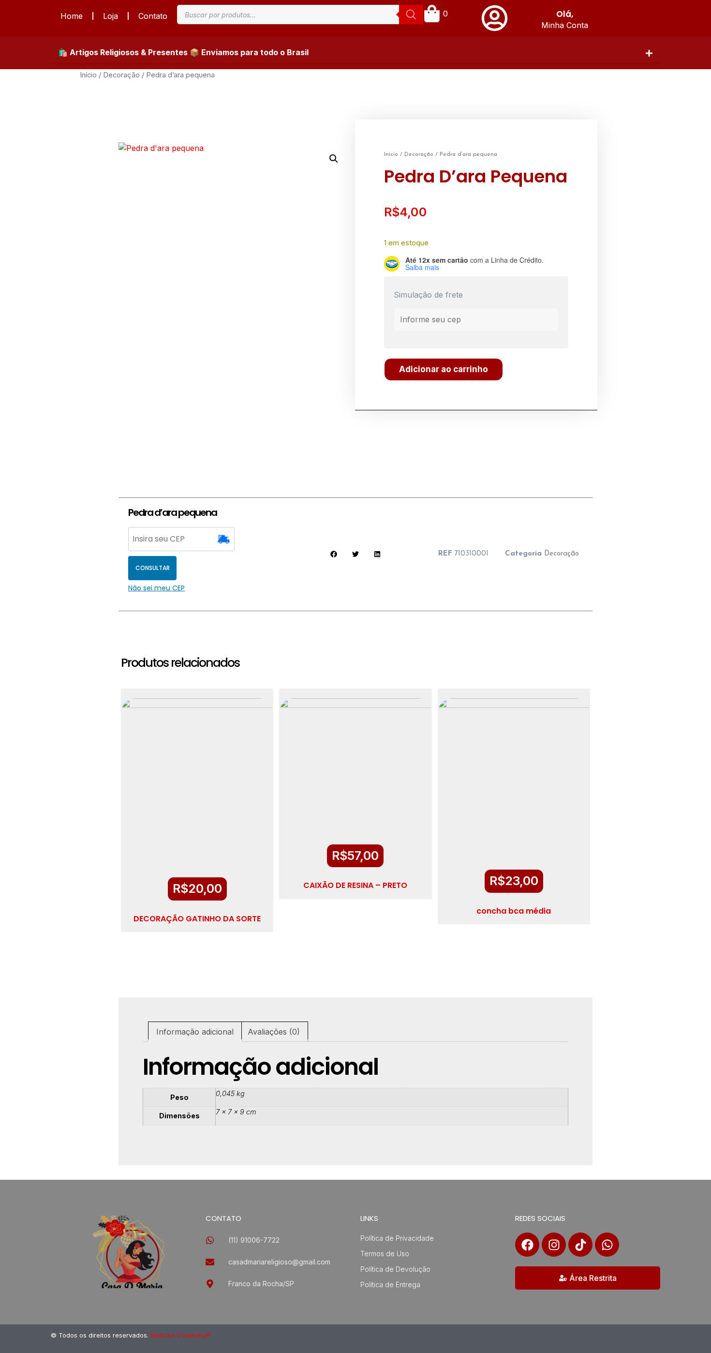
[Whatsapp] (607, 1245)
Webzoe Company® (180, 1335)
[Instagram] (554, 1245)
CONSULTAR (152, 568)
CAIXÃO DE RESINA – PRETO (355, 885)
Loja (110, 16)
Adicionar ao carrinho (443, 369)
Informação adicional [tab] (195, 1032)
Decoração (121, 75)
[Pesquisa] (411, 14)
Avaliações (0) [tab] (274, 1032)
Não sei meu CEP (156, 588)
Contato (152, 16)
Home (71, 16)
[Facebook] (527, 1245)
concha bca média (513, 911)
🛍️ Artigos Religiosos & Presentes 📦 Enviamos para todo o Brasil (183, 52)
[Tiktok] (580, 1245)
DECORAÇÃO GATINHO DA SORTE (197, 918)
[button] (355, 52)
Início (88, 75)
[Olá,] (494, 18)
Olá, (564, 14)
